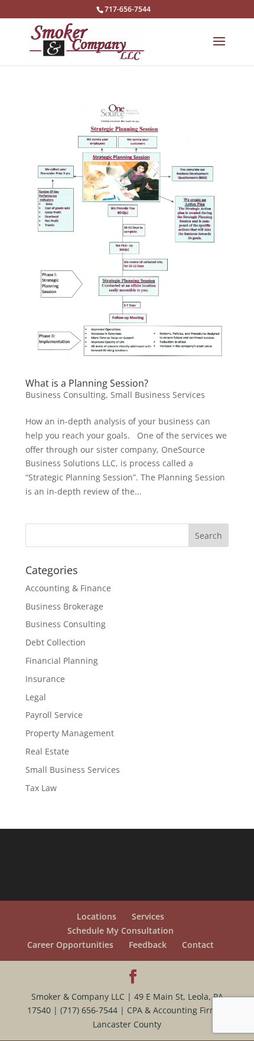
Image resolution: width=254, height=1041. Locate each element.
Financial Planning (61, 660)
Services (148, 916)
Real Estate (47, 751)
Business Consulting (65, 394)
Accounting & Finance (68, 588)
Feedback (148, 944)
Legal (35, 697)
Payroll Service (54, 714)
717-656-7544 (128, 9)
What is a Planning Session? (86, 383)
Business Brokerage (64, 606)
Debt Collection (55, 642)
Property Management (69, 733)
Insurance (45, 678)
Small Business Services (157, 394)
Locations (96, 916)
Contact (198, 944)
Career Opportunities (70, 944)
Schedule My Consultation (120, 930)
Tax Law (41, 787)
